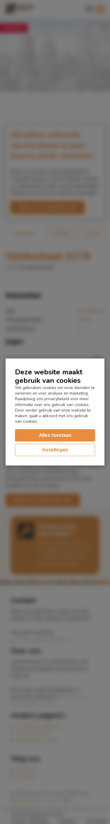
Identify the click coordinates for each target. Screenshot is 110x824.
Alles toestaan (55, 435)
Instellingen (55, 450)
